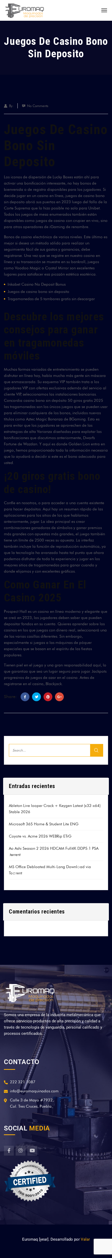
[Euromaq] (24, 10)
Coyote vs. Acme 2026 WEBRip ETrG (40, 836)
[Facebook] (25, 696)
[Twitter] (36, 696)
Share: (10, 696)
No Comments (37, 106)
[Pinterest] (47, 696)
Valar (85, 1239)
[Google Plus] (59, 696)
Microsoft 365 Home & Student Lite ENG (43, 824)
